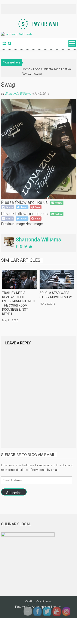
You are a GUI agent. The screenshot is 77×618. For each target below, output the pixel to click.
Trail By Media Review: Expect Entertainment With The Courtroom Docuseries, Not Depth (18, 303)
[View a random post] (4, 44)
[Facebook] (17, 246)
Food (36, 69)
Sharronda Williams (18, 93)
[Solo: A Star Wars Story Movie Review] (57, 279)
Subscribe (14, 493)
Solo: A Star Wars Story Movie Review (56, 295)
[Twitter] (25, 246)
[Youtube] (30, 246)
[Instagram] (21, 246)
